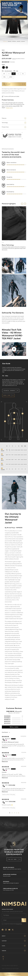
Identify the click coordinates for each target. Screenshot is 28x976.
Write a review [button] (14, 727)
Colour (3, 64)
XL (23, 73)
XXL (4, 77)
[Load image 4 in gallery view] (18, 41)
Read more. (9, 108)
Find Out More (12, 859)
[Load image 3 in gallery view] (14, 41)
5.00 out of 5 (18, 711)
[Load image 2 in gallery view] (9, 41)
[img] (5, 736)
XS (4, 73)
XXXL (11, 77)
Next (25, 204)
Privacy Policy (19, 923)
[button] (5, 62)
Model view (6, 395)
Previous (22, 204)
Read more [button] (5, 747)
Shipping (14, 58)
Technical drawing (9, 390)
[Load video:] (14, 349)
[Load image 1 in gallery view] (5, 41)
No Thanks (14, 18)
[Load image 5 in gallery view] (23, 41)
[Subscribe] (24, 920)
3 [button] (14, 813)
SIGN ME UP (13, 16)
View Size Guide (8, 71)
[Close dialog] (26, 1)
